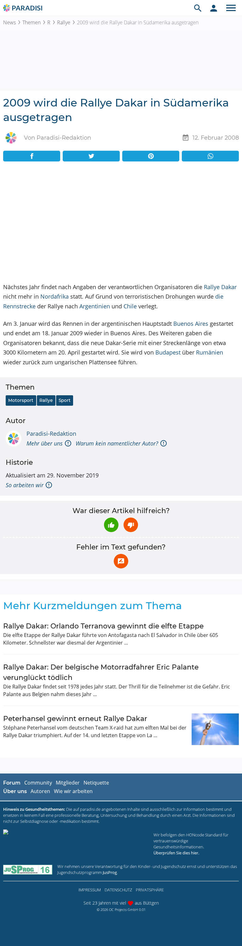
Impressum (89, 890)
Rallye (63, 22)
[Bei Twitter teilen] (91, 156)
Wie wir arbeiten (73, 791)
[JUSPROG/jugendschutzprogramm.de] (27, 869)
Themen (31, 22)
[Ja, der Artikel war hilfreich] (111, 525)
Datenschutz (118, 890)
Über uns (15, 791)
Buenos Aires (190, 323)
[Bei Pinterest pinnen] (150, 156)
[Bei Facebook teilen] (31, 156)
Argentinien (94, 306)
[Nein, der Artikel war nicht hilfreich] (131, 525)
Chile (130, 306)
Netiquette (96, 782)
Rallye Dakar (220, 287)
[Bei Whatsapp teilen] (210, 156)
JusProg (110, 872)
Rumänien (209, 352)
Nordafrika (54, 296)
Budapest (168, 352)
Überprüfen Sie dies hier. (176, 853)
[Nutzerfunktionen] (214, 8)
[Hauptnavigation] (231, 8)
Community (38, 782)
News (9, 22)
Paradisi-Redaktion (51, 433)
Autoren (40, 791)
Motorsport (20, 400)
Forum (11, 783)
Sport (65, 400)
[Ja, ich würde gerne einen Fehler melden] (121, 561)
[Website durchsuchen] (198, 8)
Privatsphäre (150, 890)
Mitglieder (68, 782)
